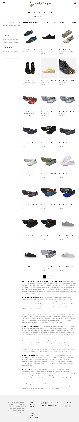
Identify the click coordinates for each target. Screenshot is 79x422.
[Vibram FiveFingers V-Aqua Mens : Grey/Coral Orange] (67, 37)
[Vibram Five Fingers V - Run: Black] (49, 37)
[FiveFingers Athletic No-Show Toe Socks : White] (67, 254)
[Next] (52, 276)
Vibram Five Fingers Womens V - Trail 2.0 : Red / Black (29, 112)
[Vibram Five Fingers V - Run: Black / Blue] (30, 37)
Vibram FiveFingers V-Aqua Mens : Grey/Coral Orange (66, 50)
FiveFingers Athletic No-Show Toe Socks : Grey (67, 236)
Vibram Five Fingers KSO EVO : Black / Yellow (67, 81)
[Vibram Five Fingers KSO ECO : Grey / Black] (30, 192)
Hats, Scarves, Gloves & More (10, 51)
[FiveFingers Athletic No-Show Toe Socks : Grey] (67, 223)
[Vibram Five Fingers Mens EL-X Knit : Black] (30, 130)
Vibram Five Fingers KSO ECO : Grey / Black (29, 205)
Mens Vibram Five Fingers (9, 22)
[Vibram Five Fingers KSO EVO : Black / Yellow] (67, 68)
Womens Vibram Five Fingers (10, 25)
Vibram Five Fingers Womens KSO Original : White (66, 174)
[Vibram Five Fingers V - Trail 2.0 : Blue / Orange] (49, 192)
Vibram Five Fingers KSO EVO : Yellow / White (48, 81)
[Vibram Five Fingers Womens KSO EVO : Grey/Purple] (49, 254)
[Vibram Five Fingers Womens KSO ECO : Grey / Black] (67, 130)
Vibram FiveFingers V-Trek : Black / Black (48, 236)
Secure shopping (34, 417)
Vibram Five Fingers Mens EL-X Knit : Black (30, 143)
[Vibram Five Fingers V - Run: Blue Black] (67, 192)
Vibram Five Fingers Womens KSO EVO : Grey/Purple (48, 267)
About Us (32, 402)
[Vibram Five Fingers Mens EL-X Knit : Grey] (67, 99)
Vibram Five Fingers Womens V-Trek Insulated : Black (48, 143)
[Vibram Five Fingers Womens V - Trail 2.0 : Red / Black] (30, 99)
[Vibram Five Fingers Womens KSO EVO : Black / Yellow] (30, 68)
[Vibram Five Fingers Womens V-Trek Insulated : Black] (49, 130)
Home (34, 16)
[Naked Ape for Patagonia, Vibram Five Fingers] (39, 3)
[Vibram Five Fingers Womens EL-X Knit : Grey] (49, 99)
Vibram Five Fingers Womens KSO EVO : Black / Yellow (29, 81)
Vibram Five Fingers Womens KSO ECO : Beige (29, 174)
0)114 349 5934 (48, 407)
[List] (75, 22)
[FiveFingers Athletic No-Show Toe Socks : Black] (30, 254)
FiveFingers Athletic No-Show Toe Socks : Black (29, 267)
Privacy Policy (33, 404)
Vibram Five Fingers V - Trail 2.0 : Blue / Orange (48, 205)
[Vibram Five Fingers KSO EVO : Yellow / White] (49, 68)
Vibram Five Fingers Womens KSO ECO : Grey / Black (66, 143)
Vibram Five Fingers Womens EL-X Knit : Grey (48, 112)
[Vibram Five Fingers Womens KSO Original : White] (67, 161)
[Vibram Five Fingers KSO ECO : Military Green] (49, 161)
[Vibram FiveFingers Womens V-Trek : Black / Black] (30, 223)
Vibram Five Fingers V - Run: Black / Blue (29, 50)
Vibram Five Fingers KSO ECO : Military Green (48, 174)
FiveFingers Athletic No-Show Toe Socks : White (67, 267)
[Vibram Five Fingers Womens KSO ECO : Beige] (30, 161)
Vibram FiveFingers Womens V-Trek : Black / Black (29, 236)
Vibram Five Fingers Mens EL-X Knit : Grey (67, 112)
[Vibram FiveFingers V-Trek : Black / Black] (49, 223)
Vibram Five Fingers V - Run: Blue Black (66, 205)
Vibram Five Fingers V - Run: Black (48, 50)
